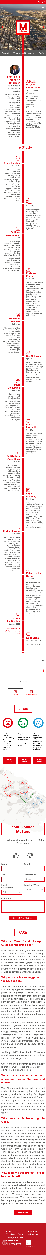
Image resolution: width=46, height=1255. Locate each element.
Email (27, 864)
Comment (6, 898)
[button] (15, 48)
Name (4, 864)
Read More (9, 760)
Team (29, 203)
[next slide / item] (44, 692)
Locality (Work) (32, 885)
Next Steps (32, 638)
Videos (17, 53)
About (5, 53)
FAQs (41, 53)
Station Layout (11, 531)
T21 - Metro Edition (15, 1234)
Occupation (30, 874)
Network (29, 53)
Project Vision (12, 163)
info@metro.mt (33, 1234)
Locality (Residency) (7, 886)
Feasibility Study (13, 628)
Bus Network (33, 356)
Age (3, 874)
